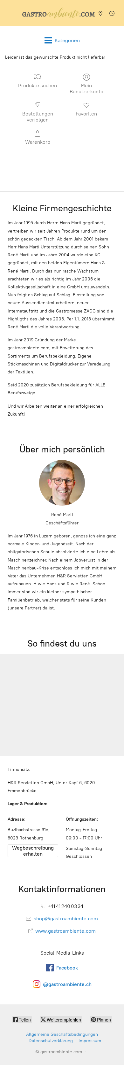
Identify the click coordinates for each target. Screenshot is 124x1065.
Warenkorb (37, 142)
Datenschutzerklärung (51, 1040)
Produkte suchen (37, 85)
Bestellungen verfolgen (37, 117)
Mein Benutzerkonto (86, 88)
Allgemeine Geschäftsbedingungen (62, 1034)
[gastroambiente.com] (58, 13)
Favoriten (86, 114)
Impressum (90, 1040)
